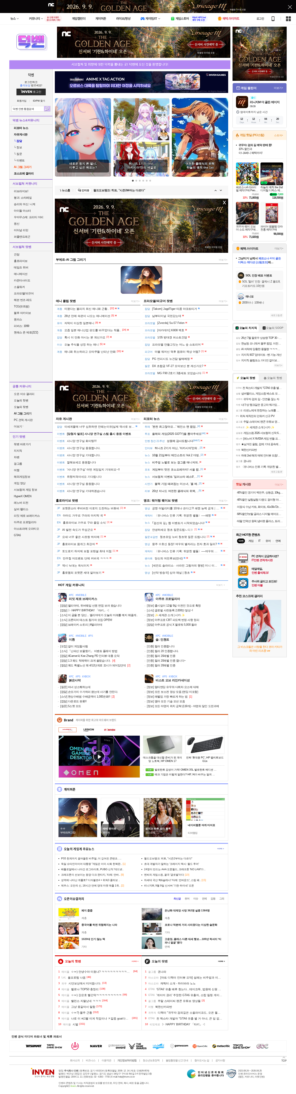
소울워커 (19, 287)
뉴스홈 (66, 190)
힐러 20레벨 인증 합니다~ (166, 660)
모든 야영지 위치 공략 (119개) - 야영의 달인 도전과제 (183, 706)
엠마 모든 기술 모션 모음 (166, 701)
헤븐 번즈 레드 (23, 300)
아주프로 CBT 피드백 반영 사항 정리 (173, 620)
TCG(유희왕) (21, 306)
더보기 (219, 585)
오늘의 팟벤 (21, 407)
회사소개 (75, 1060)
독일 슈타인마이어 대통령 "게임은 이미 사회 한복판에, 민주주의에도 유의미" (143, 190)
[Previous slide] (215, 190)
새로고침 (275, 315)
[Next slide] (221, 190)
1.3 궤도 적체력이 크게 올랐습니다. (85, 660)
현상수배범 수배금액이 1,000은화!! (85, 696)
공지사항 (220, 1060)
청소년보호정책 (151, 1060)
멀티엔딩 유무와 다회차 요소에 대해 (172, 687)
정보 (18, 147)
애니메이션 (21, 274)
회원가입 (21, 101)
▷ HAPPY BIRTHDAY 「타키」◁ (84, 610)
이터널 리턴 (21, 230)
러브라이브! (21, 191)
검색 (47, 108)
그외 (221, 898)
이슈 (195, 898)
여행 (16, 470)
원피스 (18, 319)
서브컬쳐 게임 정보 (25, 489)
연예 (204, 898)
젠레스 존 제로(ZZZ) (26, 332)
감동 (213, 898)
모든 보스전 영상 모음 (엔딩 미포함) (172, 691)
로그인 (260, 18)
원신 (16, 223)
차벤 (16, 457)
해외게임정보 (22, 476)
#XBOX (86, 676)
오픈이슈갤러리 (74, 898)
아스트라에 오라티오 (26, 528)
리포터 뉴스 (152, 418)
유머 (187, 898)
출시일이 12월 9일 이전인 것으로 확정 (174, 605)
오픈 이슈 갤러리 (24, 394)
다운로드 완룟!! (73, 701)
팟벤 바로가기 (22, 444)
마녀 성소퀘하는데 (75, 687)
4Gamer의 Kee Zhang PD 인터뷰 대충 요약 (89, 655)
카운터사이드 (22, 280)
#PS (90, 636)
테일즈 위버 (21, 267)
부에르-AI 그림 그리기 (71, 259)
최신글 (177, 898)
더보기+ (223, 259)
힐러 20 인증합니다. (163, 651)
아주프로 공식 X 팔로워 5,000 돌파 (172, 624)
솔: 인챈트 (162, 639)
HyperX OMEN (22, 496)
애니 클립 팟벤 (66, 301)
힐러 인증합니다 (160, 646)
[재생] (99, 756)
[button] (133, 181)
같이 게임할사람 (74, 646)
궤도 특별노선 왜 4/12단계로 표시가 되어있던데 (93, 665)
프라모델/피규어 (24, 293)
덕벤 (31, 74)
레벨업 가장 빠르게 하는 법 (167, 696)
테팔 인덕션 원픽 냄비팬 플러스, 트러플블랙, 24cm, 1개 (260, 521)
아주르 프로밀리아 (25, 522)
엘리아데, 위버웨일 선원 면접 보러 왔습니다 (91, 605)
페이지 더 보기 (135, 961)
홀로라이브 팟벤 (67, 500)
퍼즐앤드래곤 (22, 236)
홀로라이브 (21, 261)
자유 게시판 (64, 418)
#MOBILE (81, 595)
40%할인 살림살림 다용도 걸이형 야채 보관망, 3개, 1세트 (260, 499)
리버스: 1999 (21, 326)
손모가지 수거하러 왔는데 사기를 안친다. (89, 691)
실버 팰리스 (21, 509)
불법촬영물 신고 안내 (177, 1060)
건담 (16, 254)
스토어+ (278, 135)
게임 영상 (20, 483)
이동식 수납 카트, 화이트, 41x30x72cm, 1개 (260, 506)
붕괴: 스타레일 (23, 197)
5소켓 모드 (70, 706)
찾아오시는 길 (201, 1060)
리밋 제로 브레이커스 (27, 515)
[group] (83, 137)
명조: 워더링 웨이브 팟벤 (161, 500)
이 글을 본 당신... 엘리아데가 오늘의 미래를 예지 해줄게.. (99, 615)
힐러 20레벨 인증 (161, 655)
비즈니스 (90, 1060)
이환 (72, 639)
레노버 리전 (21, 502)
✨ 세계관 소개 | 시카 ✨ (166, 615)
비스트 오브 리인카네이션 (173, 680)
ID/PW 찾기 (39, 101)
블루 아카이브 (22, 313)
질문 (18, 154)
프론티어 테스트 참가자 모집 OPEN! (86, 620)
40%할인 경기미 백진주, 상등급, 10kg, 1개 (260, 492)
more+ (220, 848)
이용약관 (106, 1060)
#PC (71, 595)
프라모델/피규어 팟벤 (158, 301)
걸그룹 (18, 463)
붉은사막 (75, 680)
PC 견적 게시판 (23, 420)
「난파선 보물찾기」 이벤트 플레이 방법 (88, 651)
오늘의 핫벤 (21, 400)
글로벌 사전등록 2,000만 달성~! (170, 610)
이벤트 (19, 160)
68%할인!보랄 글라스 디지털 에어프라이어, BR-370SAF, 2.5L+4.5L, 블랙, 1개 (260, 514)
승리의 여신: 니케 (24, 204)
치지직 (18, 450)
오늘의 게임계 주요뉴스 (79, 849)
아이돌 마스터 (22, 210)
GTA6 (17, 535)
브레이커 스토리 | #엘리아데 (81, 624)
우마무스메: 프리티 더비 (28, 217)
